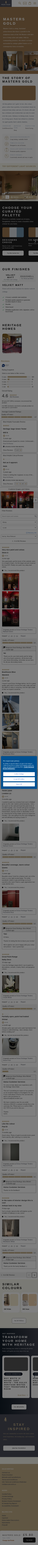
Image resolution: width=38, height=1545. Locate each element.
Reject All (19, 784)
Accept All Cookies (19, 779)
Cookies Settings (19, 774)
